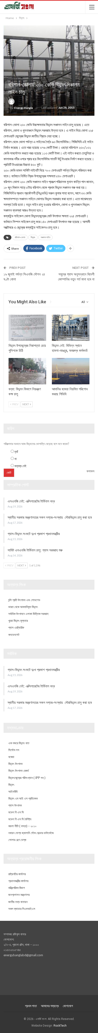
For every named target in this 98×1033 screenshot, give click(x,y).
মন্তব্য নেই (20, 466)
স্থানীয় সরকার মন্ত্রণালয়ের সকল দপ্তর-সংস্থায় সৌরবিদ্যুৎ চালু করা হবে (50, 517)
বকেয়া (11, 757)
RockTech (60, 1025)
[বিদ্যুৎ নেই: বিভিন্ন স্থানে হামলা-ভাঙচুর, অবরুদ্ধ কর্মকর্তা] (70, 328)
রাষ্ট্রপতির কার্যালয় (17, 874)
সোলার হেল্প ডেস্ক (17, 840)
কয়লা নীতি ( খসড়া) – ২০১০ (22, 826)
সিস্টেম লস (13, 750)
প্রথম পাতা (31, 1006)
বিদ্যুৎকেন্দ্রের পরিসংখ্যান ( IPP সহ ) (26, 778)
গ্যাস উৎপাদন (15, 805)
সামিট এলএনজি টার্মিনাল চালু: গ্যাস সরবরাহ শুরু (35, 550)
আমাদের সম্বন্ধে (50, 1006)
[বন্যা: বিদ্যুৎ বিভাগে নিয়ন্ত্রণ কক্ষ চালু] (27, 371)
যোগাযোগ (68, 1006)
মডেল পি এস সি (16, 812)
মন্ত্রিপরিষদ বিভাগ (16, 888)
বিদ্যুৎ (33, 237)
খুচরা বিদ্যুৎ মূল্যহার (18, 621)
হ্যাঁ (16, 452)
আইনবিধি (13, 791)
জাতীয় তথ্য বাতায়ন (18, 902)
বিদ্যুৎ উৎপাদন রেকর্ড (18, 770)
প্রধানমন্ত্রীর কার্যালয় (18, 881)
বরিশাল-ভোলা (20, 237)
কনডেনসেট (13, 635)
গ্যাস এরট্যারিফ (16, 627)
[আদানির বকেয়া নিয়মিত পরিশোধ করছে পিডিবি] (70, 371)
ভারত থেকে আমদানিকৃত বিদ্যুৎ (23, 607)
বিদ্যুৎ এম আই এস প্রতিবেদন (23, 798)
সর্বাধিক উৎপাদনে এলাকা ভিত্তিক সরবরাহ (28, 614)
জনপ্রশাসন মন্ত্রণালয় (19, 895)
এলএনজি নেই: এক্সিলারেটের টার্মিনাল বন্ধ (31, 501)
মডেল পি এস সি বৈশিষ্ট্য (19, 819)
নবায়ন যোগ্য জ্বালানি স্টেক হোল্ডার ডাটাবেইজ (31, 833)
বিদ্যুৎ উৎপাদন (15, 764)
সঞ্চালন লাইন (45, 237)
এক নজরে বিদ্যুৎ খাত (18, 743)
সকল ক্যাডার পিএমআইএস (21, 909)
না (16, 459)
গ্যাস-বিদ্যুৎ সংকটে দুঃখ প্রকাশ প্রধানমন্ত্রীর (34, 534)
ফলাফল (90, 471)
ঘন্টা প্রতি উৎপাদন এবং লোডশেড (24, 600)
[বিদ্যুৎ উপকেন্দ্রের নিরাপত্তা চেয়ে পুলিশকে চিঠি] (27, 328)
